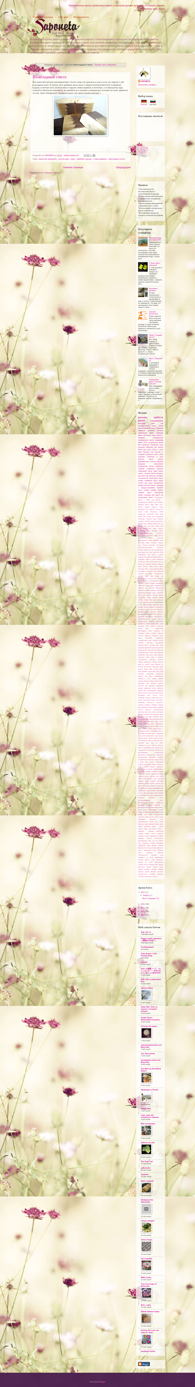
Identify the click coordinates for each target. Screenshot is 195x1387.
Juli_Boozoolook (148, 1054)
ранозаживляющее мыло (150, 800)
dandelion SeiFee (148, 1351)
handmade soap (157, 445)
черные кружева (144, 869)
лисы (150, 695)
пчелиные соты (156, 797)
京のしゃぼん (146, 1305)
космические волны (146, 466)
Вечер (142, 538)
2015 (143, 908)
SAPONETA (145, 81)
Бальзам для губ (150, 423)
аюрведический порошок (148, 612)
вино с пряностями (154, 628)
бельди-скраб (143, 621)
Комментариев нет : (72, 155)
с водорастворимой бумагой (150, 488)
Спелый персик (158, 595)
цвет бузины (159, 864)
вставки (154, 633)
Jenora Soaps (146, 1240)
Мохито (160, 564)
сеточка (147, 836)
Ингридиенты (81, 17)
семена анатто (151, 833)
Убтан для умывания (156, 600)
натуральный (143, 478)
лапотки (151, 693)
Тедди (149, 597)
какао (73, 159)
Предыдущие (123, 167)
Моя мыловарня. (148, 1124)
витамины (142, 633)
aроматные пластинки (146, 514)
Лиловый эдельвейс (151, 557)
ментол (141, 709)
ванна (148, 623)
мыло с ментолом (144, 736)
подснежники (151, 790)
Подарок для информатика (154, 585)
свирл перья (159, 824)
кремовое (153, 685)
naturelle (147, 521)
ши (162, 495)
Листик (148, 562)
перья (161, 480)
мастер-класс (151, 700)
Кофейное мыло (149, 428)
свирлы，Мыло (157, 826)
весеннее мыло (144, 626)
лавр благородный (150, 690)
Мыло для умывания (152, 569)
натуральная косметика (146, 750)
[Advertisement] (151, 161)
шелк (140, 442)
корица (152, 681)
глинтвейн (150, 638)
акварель (152, 607)
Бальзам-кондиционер (148, 533)
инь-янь (156, 669)
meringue (141, 521)
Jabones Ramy (147, 988)
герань (160, 459)
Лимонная (160, 559)
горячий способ (158, 640)
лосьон (156, 695)
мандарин (142, 697)
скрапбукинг (154, 836)
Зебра (148, 542)
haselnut (160, 519)
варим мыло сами (157, 623)
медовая (144, 707)
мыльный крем (144, 743)
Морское (155, 564)
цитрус (150, 867)
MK (140, 445)
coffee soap (142, 516)
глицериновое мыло (148, 426)
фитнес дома (151, 859)
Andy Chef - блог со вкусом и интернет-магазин (149, 1009)
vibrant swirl (159, 526)
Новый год (159, 576)
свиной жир (154, 821)
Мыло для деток (145, 449)
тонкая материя (147, 1221)
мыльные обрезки (147, 740)
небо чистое (150, 762)
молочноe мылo (151, 712)
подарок (150, 788)
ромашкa (151, 805)
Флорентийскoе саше (145, 602)
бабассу (160, 612)
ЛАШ (161, 552)
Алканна (155, 531)
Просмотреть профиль (147, 85)
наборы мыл (159, 747)
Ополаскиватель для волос (147, 578)
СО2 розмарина (151, 590)
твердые (154, 845)
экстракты (141, 876)
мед (140, 476)
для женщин (156, 650)
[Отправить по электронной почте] (85, 155)
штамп (148, 871)
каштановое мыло (154, 671)
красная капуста (157, 683)
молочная (141, 712)
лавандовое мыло (145, 471)
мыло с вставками (152, 731)
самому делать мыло (151, 817)
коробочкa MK (144, 683)
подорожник (142, 790)
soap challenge (148, 523)
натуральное (158, 438)
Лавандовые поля (145, 554)
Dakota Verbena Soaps (150, 1312)
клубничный (158, 464)
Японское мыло (158, 604)
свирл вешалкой (149, 824)
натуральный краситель (154, 755)
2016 (143, 904)
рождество (159, 802)
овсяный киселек (149, 766)
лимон (160, 471)
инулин (141, 669)
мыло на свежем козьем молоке (149, 726)
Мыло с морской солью (149, 571)
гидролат (148, 635)
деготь (147, 645)
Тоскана (155, 597)
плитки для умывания (150, 786)
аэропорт (160, 609)
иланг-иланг (148, 666)
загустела (142, 657)
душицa (160, 655)
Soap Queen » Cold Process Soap (149, 955)
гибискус (160, 633)
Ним (152, 576)
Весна (161, 535)
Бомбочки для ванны (154, 447)
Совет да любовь (145, 595)
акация (146, 607)
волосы (160, 431)
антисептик (159, 607)
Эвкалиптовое (148, 604)
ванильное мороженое (48, 159)
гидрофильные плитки (147, 461)
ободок (154, 764)
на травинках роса (148, 747)
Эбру (161, 454)
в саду (160, 457)
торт (146, 848)
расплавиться (143, 802)
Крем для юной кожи (149, 552)
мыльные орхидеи (156, 476)
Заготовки (142, 542)
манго (140, 435)
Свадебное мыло (152, 454)
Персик (147, 583)
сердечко (141, 836)
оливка (141, 480)
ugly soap (151, 526)
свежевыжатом (143, 821)
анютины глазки (144, 609)
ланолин (145, 693)
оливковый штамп (144, 774)
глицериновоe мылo (145, 640)
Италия (146, 545)
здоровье (153, 659)
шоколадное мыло (146, 497)
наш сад (154, 759)
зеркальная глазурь (151, 662)
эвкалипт (154, 871)
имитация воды (158, 666)
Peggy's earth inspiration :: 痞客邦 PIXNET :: (151, 940)
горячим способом (147, 642)
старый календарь (156, 843)
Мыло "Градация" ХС (150, 898)
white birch (143, 528)
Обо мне (63, 17)
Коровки (141, 550)
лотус (161, 695)
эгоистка (160, 871)
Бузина (160, 533)
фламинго (160, 859)
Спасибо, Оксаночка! (153, 313)
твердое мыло (146, 492)
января (146, 895)
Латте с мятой (157, 554)
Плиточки (141, 585)
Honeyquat (142, 509)
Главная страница (43, 17)
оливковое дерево (144, 771)
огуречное (159, 766)
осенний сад (154, 776)
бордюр (152, 621)
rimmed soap (154, 521)
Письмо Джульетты (156, 583)
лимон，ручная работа (147, 473)
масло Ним (142, 700)
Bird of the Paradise (156, 502)
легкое (156, 693)
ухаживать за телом (146, 857)
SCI (162, 509)
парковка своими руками (147, 783)
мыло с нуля (154, 736)
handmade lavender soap (148, 519)
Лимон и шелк (151, 559)
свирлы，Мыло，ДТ (145, 829)
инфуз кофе (148, 669)
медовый (160, 707)
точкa (155, 850)
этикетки (148, 876)
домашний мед (143, 655)
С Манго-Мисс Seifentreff (154, 264)
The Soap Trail (147, 1161)
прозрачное (158, 483)
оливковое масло (157, 771)
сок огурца (159, 840)
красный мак (143, 685)
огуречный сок (143, 769)
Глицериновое (156, 421)
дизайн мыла (147, 650)
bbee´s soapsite (147, 1181)
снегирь (150, 838)
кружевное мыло (150, 688)
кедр (161, 671)
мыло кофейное (144, 724)
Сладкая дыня (151, 592)
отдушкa (160, 778)
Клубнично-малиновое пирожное (150, 547)
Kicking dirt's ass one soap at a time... (150, 1331)
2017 (143, 892)
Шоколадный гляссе (49, 76)
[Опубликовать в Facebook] (94, 155)
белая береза (157, 619)
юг (152, 876)
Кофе (146, 550)
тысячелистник (144, 855)
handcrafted (159, 516)
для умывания (158, 652)
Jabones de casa (148, 1143)
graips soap (151, 516)
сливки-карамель (100, 159)
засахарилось (143, 659)
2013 (143, 915)
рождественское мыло (147, 485)
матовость (152, 702)
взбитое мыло (148, 459)
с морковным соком (156, 807)
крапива (160, 468)
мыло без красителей (156, 719)
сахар (161, 817)
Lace (148, 509)
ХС (153, 602)
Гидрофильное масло (145, 540)
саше (141, 490)
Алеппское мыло (145, 531)
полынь (141, 793)
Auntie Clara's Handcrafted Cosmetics (150, 1019)
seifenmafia (145, 1168)
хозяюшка (151, 864)
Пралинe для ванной (147, 588)
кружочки (160, 688)
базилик (141, 614)
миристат (149, 709)
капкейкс (145, 671)
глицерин (159, 461)
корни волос (159, 681)
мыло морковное (157, 724)
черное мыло (158, 867)
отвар (161, 776)
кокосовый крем (147, 433)
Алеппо (160, 528)
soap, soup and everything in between (150, 1116)
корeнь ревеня (157, 678)
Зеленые (154, 542)
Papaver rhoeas (155, 509)
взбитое (154, 626)
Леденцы (141, 557)
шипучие (141, 871)
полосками (159, 790)
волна (148, 633)
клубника (142, 674)
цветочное (142, 867)
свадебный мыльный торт (150, 819)
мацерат (160, 473)
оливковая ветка (158, 769)
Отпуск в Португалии (151, 581)
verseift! (144, 962)
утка (161, 855)
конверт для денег (146, 676)
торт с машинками (145, 850)
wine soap (153, 528)
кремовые (160, 685)
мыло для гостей (157, 721)
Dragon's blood (157, 507)
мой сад (145, 476)
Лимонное (142, 562)
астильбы (153, 609)
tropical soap (143, 526)
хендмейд (159, 440)
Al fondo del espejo (149, 1026)
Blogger (102, 1382)
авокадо (141, 607)
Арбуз (161, 531)
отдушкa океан (144, 781)
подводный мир (158, 788)
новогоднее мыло (156, 478)
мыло (144, 420)
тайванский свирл (144, 845)
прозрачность (158, 795)
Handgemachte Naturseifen (147, 1201)
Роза (144, 590)
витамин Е (158, 631)
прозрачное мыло (148, 795)
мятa (153, 743)
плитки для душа (146, 483)
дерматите (149, 647)
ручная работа (150, 417)
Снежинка (160, 592)
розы (140, 428)
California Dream (144, 504)
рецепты (152, 802)
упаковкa (155, 855)
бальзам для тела (150, 614)
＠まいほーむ (146, 932)
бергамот (142, 457)
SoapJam (145, 1174)
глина (141, 638)
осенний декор (144, 776)
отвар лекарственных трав (148, 778)
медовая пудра (152, 707)
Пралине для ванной (152, 452)
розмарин (142, 805)
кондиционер (159, 676)
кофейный (152, 468)
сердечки (160, 833)
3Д (149, 502)
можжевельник (158, 709)
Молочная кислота (157, 562)
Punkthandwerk (147, 947)
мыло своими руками (151, 738)
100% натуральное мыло (153, 442)
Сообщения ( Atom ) (52, 173)
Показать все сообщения (105, 65)
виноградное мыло (146, 631)
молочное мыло (150, 435)
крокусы (141, 688)
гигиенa (141, 635)
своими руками (151, 490)
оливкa (150, 769)
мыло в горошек (144, 721)
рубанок (158, 805)
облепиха (147, 764)
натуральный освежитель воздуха (150, 757)
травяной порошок (155, 852)
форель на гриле (146, 862)
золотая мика (64, 159)
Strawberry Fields (156, 511)
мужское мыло (158, 714)
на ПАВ (152, 745)
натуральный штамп (144, 759)
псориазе (143, 797)
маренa (148, 697)
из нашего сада (148, 664)
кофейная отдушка (84, 159)
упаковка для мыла (152, 495)
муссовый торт (143, 716)
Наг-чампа (150, 573)
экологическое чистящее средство (150, 874)
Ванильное (142, 535)
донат (151, 655)
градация (146, 464)
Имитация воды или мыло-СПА (155, 239)
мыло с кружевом (157, 733)
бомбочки (152, 457)
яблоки (155, 876)
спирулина (146, 843)
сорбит (160, 490)
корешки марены (144, 681)
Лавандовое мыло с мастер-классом (155, 382)
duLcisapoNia (146, 1259)
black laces (159, 514)
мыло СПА (145, 719)
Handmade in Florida (149, 1090)
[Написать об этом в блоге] (88, 155)
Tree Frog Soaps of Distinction (149, 1285)
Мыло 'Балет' (155, 566)
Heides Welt (146, 1109)
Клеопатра (159, 545)
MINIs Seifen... (147, 1277)
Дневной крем (158, 540)
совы (150, 840)
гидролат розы (157, 635)
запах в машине (157, 657)
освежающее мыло (156, 774)
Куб (158, 552)
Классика (152, 545)
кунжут (140, 690)
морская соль (149, 714)
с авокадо (159, 485)
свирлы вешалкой (145, 826)
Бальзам (142, 447)
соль (140, 843)
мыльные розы (158, 740)
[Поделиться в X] (91, 155)
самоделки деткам (148, 812)
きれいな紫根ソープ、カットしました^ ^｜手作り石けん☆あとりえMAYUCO (151, 971)
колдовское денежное (155, 674)
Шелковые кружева (153, 290)
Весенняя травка (152, 535)
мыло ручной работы (150, 728)
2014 (143, 911)
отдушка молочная (156, 781)
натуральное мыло (146, 440)
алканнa (152, 431)
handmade (146, 445)
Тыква (146, 600)
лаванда (159, 433)
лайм (155, 471)
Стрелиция (142, 597)
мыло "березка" (154, 716)
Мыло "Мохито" (144, 566)
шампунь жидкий (157, 869)
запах (148, 657)
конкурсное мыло (145, 678)
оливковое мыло (151, 480)
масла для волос (157, 697)
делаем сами (155, 645)
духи (156, 655)
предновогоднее (149, 793)
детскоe (155, 647)
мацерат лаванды (151, 705)
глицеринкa (159, 638)
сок (153, 840)
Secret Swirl (144, 511)
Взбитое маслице (155, 538)
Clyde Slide (155, 504)
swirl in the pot (158, 523)
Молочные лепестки (145, 564)
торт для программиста (155, 848)
